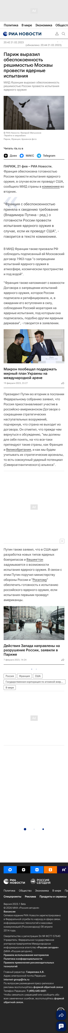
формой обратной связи (48, 987)
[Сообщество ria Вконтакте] (37, 869)
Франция (24, 676)
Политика (9, 890)
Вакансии (9, 911)
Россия (10, 676)
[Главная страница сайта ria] (22, 34)
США (38, 676)
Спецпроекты (12, 896)
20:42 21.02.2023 (14, 42)
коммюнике (51, 186)
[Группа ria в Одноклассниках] (50, 869)
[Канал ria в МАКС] (10, 869)
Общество (25, 890)
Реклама (30, 896)
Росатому (40, 580)
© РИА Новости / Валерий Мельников (22, 133)
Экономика (42, 890)
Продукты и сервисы (53, 896)
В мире (10, 687)
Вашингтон (34, 559)
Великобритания (18, 449)
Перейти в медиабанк (15, 135)
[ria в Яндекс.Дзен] (23, 869)
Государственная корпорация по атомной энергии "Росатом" (35, 681)
